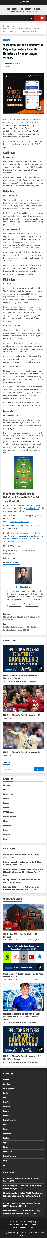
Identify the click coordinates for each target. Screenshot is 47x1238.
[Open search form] (31, 18)
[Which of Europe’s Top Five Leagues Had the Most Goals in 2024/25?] (23, 957)
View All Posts (32, 604)
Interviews (7, 825)
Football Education (9, 1120)
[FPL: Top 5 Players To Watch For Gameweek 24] (23, 735)
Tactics (5, 1093)
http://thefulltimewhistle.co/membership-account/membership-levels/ (22, 540)
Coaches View (8, 794)
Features (6, 807)
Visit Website (15, 604)
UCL (4, 1097)
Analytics (6, 785)
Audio (5, 789)
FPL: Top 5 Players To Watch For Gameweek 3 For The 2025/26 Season (22, 677)
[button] (3, 18)
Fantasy (6, 40)
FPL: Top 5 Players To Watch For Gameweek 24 (21, 752)
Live (42, 18)
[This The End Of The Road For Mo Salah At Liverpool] (23, 917)
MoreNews (34, 1232)
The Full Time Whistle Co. (23, 8)
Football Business (9, 816)
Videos (5, 839)
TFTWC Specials (8, 812)
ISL (4, 1165)
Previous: (21, 617)
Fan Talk (6, 798)
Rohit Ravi (8, 718)
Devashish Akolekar (12, 63)
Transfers (6, 1102)
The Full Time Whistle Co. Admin (15, 681)
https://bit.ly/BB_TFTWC (19, 521)
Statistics (6, 834)
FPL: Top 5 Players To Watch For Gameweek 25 (21, 715)
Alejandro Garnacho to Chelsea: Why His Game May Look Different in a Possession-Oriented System (23, 870)
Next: (21, 627)
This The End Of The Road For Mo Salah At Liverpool (21, 854)
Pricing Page (31, 1222)
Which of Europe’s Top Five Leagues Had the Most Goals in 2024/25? (23, 975)
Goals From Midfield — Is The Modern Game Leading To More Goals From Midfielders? (22, 888)
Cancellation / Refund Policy (23, 1227)
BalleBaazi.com (32, 508)
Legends (6, 830)
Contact (21, 1222)
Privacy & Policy (14, 1224)
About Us (13, 1222)
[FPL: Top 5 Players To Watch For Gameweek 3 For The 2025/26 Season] (23, 658)
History (6, 821)
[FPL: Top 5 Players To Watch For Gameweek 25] (23, 698)
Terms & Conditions (30, 1224)
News (5, 1160)
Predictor (6, 1115)
